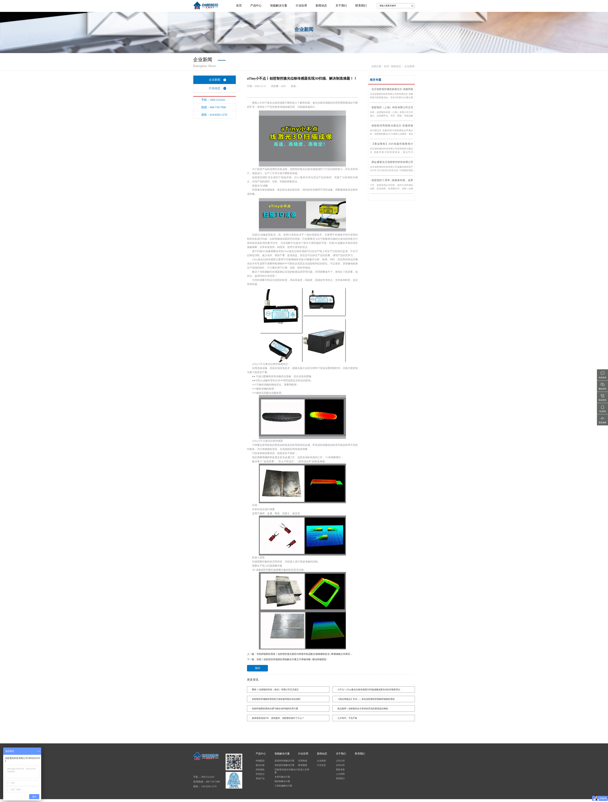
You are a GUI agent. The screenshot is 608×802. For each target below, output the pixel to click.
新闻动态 (321, 5)
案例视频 (302, 765)
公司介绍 (340, 761)
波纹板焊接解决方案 (284, 765)
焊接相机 (260, 769)
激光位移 (260, 765)
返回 (257, 668)
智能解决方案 (278, 5)
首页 (239, 5)
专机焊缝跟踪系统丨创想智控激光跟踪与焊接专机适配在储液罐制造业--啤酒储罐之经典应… (304, 654)
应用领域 (302, 761)
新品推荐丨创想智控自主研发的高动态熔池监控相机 (362, 708)
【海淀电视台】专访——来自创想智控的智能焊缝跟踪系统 (366, 699)
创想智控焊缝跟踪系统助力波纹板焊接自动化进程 (276, 699)
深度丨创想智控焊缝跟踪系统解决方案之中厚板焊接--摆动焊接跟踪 (291, 659)
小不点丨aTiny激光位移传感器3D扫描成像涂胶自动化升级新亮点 (368, 689)
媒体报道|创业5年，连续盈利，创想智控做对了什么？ (278, 718)
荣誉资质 (340, 769)
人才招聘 (340, 774)
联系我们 (361, 5)
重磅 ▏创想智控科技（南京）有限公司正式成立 (275, 689)
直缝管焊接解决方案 (284, 761)
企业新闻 (409, 66)
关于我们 (341, 5)
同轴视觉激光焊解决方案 (286, 771)
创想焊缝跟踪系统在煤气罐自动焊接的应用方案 (275, 708)
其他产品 (260, 778)
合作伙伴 (340, 765)
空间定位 (260, 774)
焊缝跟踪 (260, 761)
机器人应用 (303, 769)
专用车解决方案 (282, 777)
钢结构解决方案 (282, 781)
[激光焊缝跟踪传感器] (205, 6)
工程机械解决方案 (283, 786)
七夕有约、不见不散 (347, 718)
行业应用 (301, 5)
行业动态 (214, 88)
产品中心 (256, 5)
